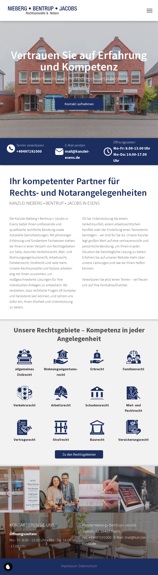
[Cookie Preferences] (8, 567)
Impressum (69, 566)
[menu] (150, 11)
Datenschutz (88, 566)
